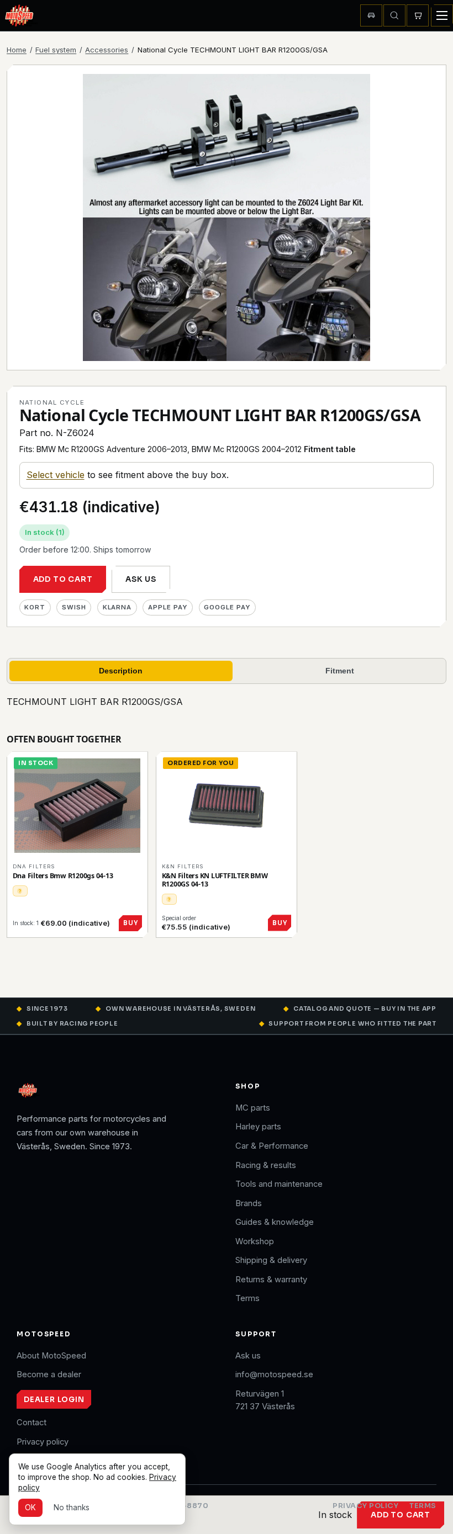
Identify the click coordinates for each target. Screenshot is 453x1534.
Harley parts (258, 1127)
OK (30, 1507)
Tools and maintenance (279, 1184)
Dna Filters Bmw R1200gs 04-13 (63, 875)
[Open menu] (442, 15)
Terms (247, 1298)
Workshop (254, 1241)
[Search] (394, 15)
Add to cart (63, 579)
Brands (248, 1203)
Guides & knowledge (274, 1222)
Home (17, 49)
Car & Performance (271, 1146)
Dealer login (54, 1399)
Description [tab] (121, 670)
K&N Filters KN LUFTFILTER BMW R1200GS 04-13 (215, 880)
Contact (31, 1422)
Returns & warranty (271, 1279)
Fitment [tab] (339, 670)
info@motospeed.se (274, 1374)
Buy (130, 923)
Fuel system (55, 49)
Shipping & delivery (271, 1260)
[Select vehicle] (371, 15)
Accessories (106, 49)
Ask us (140, 579)
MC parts (252, 1108)
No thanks (71, 1507)
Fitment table (330, 449)
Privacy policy (43, 1442)
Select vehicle (56, 474)
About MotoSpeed (51, 1356)
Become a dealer (49, 1374)
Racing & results (265, 1165)
